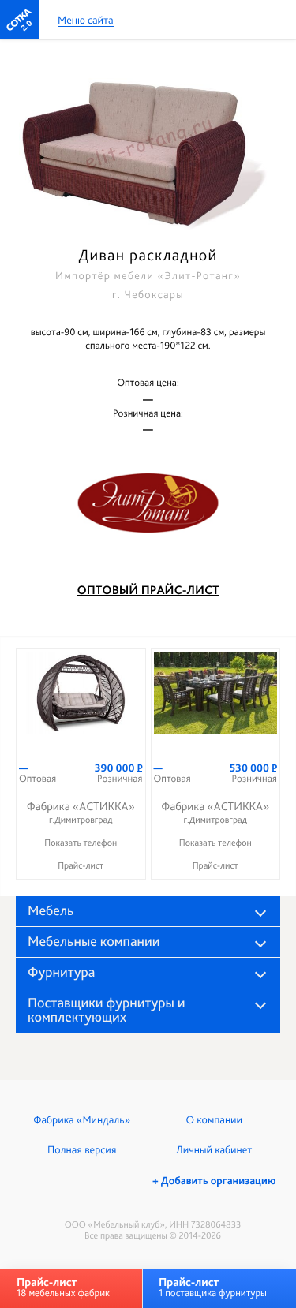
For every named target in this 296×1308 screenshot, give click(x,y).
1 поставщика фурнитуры (213, 1287)
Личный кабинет (214, 1150)
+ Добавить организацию (213, 1181)
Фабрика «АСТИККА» (81, 812)
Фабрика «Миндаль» (81, 1120)
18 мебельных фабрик (63, 1287)
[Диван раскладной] (148, 144)
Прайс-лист (80, 865)
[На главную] (19, 19)
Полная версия (81, 1150)
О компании (214, 1120)
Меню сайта (86, 21)
